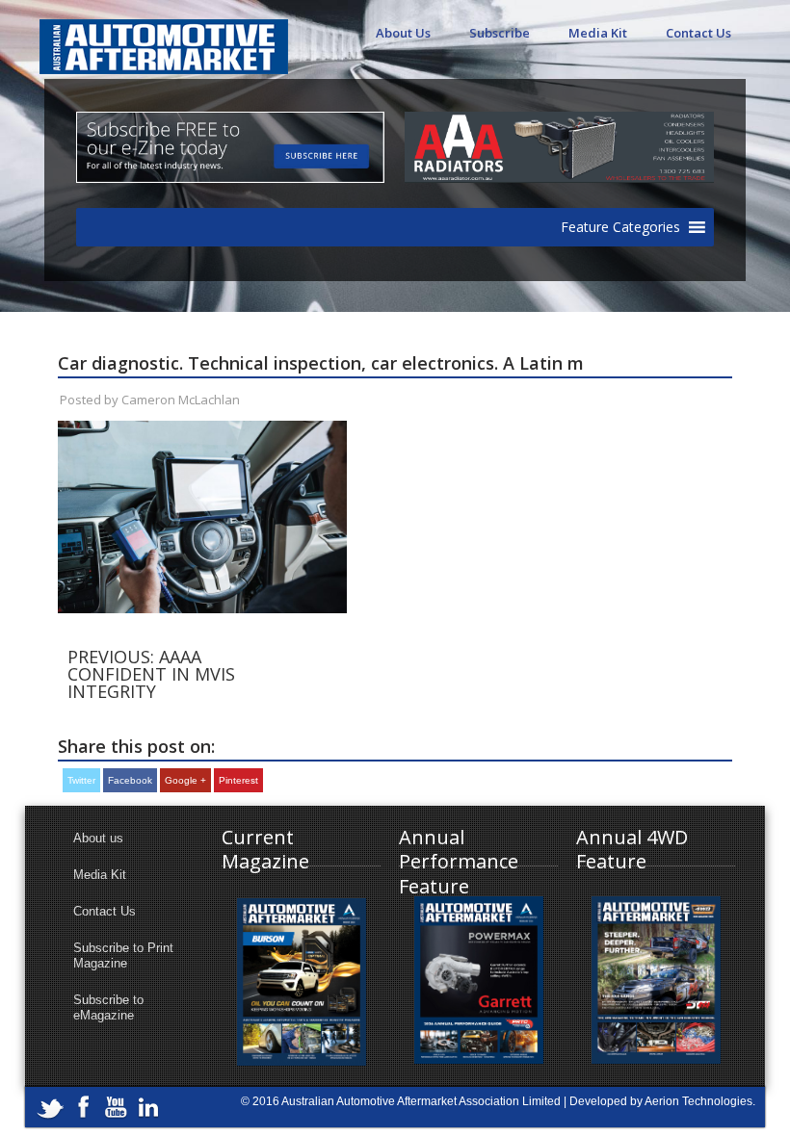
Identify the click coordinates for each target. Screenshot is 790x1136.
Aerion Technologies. (700, 1101)
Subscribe (499, 32)
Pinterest (238, 780)
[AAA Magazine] (164, 36)
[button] (620, 227)
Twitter (81, 780)
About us (98, 838)
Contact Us (698, 32)
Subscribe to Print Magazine (123, 955)
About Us (403, 32)
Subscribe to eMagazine (108, 1007)
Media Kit (597, 32)
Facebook (130, 780)
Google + (185, 780)
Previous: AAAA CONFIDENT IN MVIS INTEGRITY (151, 674)
